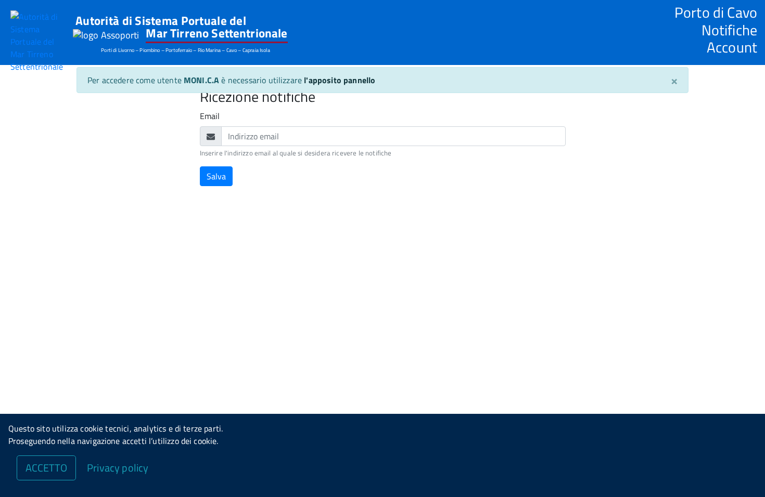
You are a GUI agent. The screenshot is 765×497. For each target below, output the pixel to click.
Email (210, 116)
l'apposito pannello (339, 80)
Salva (216, 176)
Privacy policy (117, 468)
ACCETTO (46, 468)
